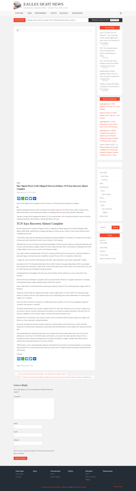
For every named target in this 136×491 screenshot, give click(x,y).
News (30, 13)
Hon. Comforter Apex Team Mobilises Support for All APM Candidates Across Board (109, 63)
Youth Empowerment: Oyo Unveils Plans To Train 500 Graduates (108, 124)
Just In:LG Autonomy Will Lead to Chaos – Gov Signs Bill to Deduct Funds (42, 374)
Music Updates (106, 194)
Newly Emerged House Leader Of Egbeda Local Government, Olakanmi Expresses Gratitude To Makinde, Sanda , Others (109, 136)
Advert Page (104, 176)
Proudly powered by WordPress (51, 487)
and (64, 212)
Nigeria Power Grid (22, 366)
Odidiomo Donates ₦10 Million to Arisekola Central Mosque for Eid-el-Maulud (109, 86)
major (58, 210)
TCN (31, 366)
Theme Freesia (81, 487)
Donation (105, 180)
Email (16, 432)
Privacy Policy (104, 255)
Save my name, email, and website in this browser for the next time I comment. (34, 452)
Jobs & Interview (107, 209)
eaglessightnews (21, 192)
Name (16, 423)
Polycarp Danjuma (105, 113)
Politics (54, 13)
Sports (103, 191)
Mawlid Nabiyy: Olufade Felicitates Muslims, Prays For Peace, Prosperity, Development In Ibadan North (109, 75)
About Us (103, 240)
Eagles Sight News (43, 4)
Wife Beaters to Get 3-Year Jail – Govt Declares (110, 106)
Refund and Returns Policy (108, 258)
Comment (17, 396)
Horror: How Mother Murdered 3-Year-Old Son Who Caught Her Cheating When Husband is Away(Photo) (56, 377)
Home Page (19, 13)
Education (64, 13)
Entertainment (40, 13)
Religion (105, 212)
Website (16, 440)
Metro (103, 205)
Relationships (77, 13)
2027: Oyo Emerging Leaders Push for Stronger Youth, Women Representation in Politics (46, 20)
